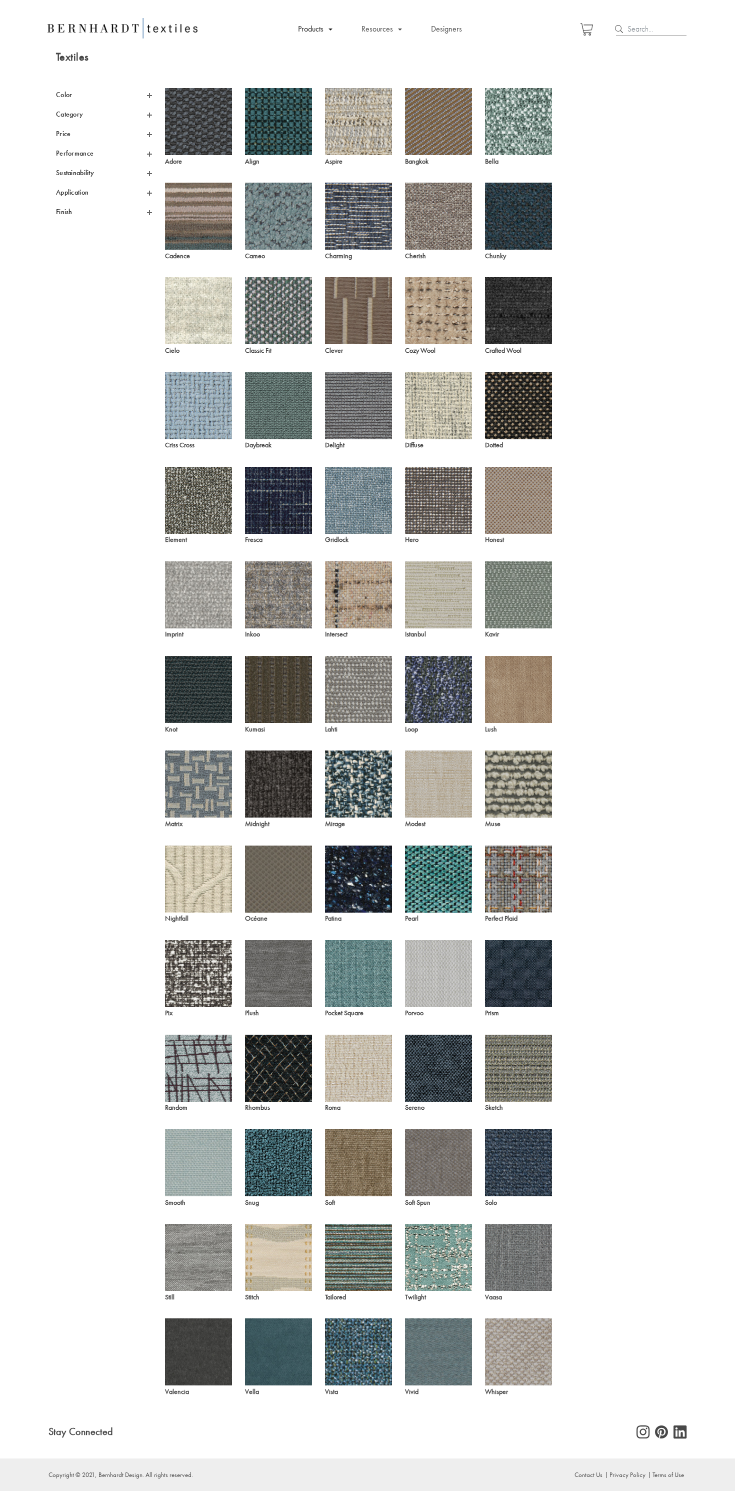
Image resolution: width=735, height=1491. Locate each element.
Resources (377, 29)
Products (311, 29)
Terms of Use (668, 1474)
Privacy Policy (628, 1474)
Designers (446, 29)
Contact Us (588, 1474)
